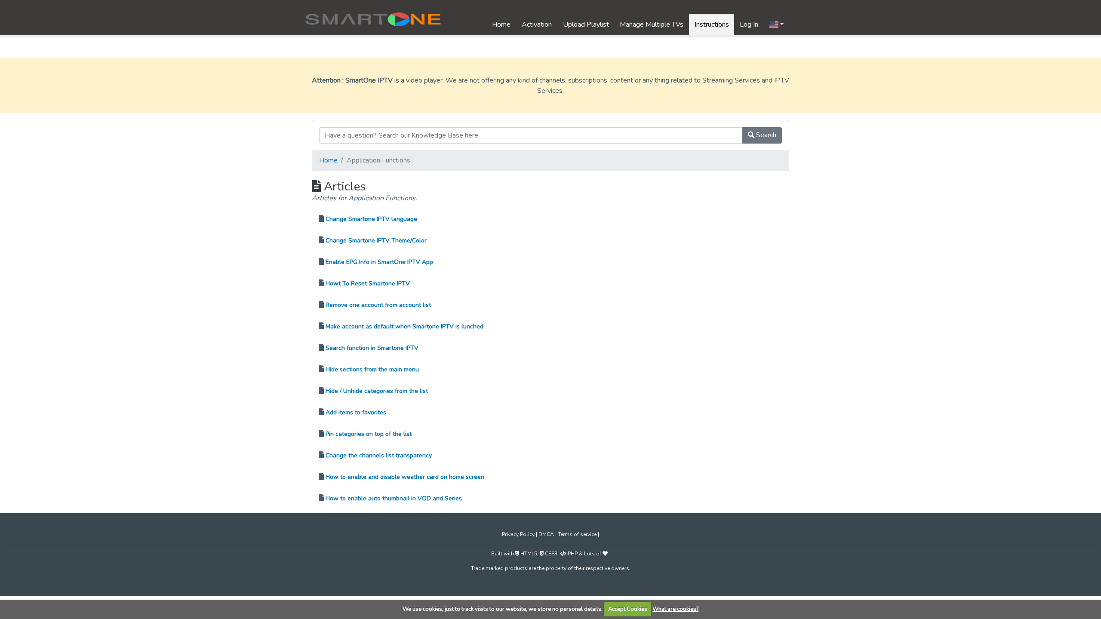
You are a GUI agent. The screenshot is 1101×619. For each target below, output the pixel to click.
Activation (537, 24)
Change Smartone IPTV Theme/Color (376, 240)
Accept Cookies (627, 609)
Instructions (712, 24)
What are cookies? (675, 609)
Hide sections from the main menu (372, 369)
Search (765, 135)
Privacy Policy (519, 534)
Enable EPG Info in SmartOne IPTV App (379, 262)
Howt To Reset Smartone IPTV (368, 283)
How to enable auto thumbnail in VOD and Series (394, 498)
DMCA (546, 534)
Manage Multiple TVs (651, 24)
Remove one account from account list (378, 305)
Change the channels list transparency (379, 455)
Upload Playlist (586, 24)
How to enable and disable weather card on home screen (405, 477)
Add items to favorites (356, 412)
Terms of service (578, 534)
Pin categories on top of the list (369, 434)
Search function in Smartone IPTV (372, 348)
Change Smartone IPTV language (371, 219)
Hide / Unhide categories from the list (377, 391)
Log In (749, 24)
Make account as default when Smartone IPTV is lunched (404, 326)
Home (501, 24)
